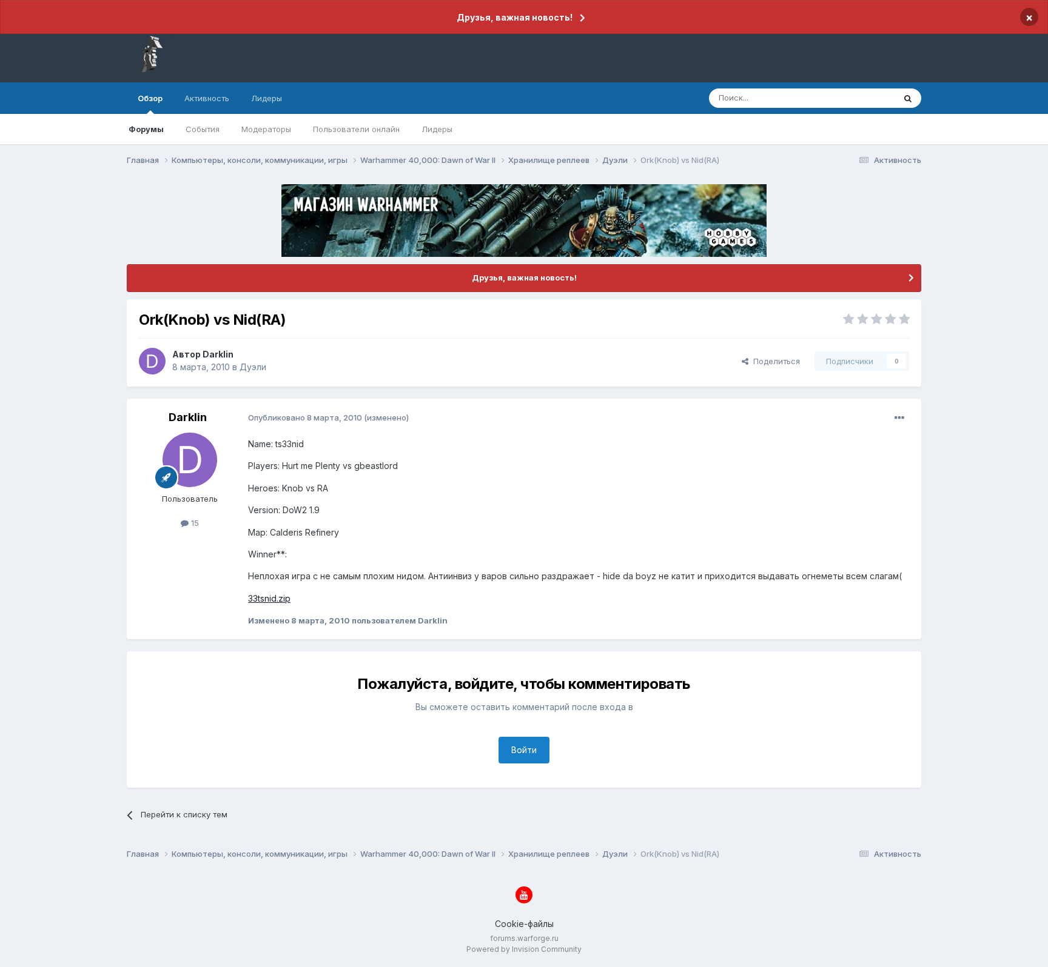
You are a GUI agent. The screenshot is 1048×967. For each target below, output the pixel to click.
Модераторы (266, 129)
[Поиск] (908, 98)
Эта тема (862, 97)
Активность (206, 98)
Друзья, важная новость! (515, 17)
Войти (524, 750)
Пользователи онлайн (356, 129)
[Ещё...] (899, 418)
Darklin (218, 354)
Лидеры (437, 129)
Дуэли (253, 367)
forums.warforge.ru (524, 938)
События (203, 129)
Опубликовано (305, 417)
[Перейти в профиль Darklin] (152, 361)
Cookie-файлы (524, 924)
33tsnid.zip (269, 598)
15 (194, 523)
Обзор (150, 98)
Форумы (146, 129)
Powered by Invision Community (524, 949)
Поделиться (774, 361)
